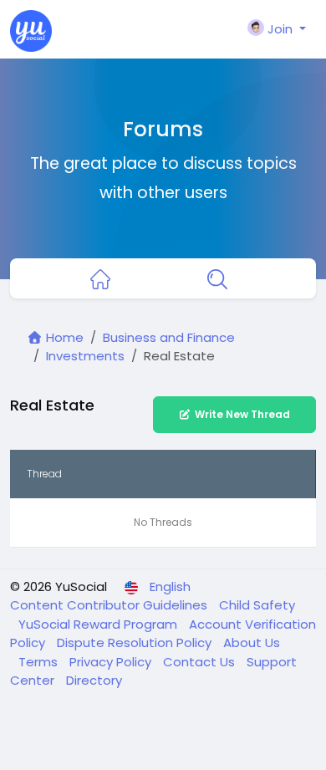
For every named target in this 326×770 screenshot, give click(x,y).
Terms (39, 662)
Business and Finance (169, 337)
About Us (251, 642)
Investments (85, 356)
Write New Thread (242, 414)
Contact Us (200, 662)
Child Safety (257, 605)
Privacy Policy (112, 662)
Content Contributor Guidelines (110, 605)
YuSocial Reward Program (99, 624)
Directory (94, 680)
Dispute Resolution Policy (136, 642)
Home (63, 337)
